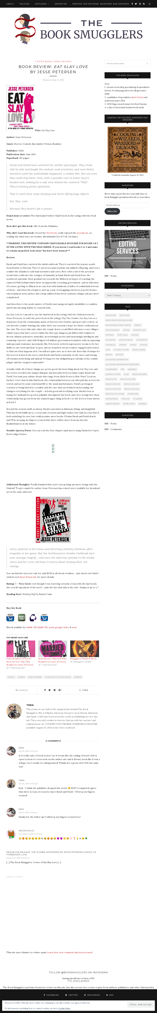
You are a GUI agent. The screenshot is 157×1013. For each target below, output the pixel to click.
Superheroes (112, 399)
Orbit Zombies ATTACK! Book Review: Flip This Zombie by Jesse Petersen (19, 661)
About (10, 4)
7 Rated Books (44, 61)
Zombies (78, 677)
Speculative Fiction (115, 394)
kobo (66, 627)
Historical (111, 345)
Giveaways (110, 340)
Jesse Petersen (35, 677)
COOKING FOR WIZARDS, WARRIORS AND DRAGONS (100, 4)
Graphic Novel (126, 340)
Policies (25, 4)
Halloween (141, 340)
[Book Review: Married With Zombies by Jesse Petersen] (52, 649)
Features (41, 4)
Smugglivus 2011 (113, 384)
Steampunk (133, 394)
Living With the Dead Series (58, 677)
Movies (109, 354)
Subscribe (112, 211)
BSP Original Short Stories (118, 325)
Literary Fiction (121, 350)
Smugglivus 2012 (131, 384)
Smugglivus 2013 (113, 389)
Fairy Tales (122, 335)
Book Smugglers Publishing (119, 320)
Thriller (126, 399)
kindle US (31, 627)
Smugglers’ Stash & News (83, 658)
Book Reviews (62, 61)
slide (126, 374)
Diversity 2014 (139, 330)
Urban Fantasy (113, 404)
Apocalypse (111, 315)
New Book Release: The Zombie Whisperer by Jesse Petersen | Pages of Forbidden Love (51, 853)
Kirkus (133, 345)
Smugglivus (111, 379)
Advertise (61, 4)
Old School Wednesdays (117, 359)
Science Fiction (113, 374)
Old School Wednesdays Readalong (122, 364)
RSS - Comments (113, 429)
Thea (85, 690)
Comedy (11, 677)
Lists (108, 350)
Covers (126, 330)
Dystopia (110, 335)
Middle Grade (138, 350)
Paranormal (111, 369)
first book (51, 233)
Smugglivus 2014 (131, 389)
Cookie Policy (64, 1008)
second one (82, 233)
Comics (137, 325)
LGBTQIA (143, 345)
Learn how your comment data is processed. (70, 952)
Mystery (119, 354)
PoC (122, 369)
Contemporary (112, 330)
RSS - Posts (111, 275)
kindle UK (43, 627)
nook (51, 627)
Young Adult (129, 404)
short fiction (137, 97)
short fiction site (28, 577)
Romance (132, 369)
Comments (22, 690)
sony (74, 627)
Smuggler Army (139, 374)
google (58, 627)
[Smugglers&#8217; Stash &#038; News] (84, 649)
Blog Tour (124, 315)
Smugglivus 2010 (127, 379)
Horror (21, 677)
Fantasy (135, 335)
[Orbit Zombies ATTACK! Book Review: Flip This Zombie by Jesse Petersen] (20, 649)
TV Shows (137, 399)
